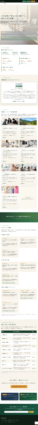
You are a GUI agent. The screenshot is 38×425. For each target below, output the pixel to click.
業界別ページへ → (6, 63)
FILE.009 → (34, 368)
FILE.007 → (34, 360)
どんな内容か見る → (20, 409)
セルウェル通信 (28, 1)
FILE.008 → (34, 364)
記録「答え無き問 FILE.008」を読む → (8, 310)
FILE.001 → (34, 334)
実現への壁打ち (33, 1)
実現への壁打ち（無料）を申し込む (19, 386)
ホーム (2, 3)
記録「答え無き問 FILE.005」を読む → (8, 283)
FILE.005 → (34, 357)
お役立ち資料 (24, 1)
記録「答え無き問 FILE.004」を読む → (27, 298)
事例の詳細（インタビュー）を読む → (19, 101)
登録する (31, 411)
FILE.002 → (34, 338)
